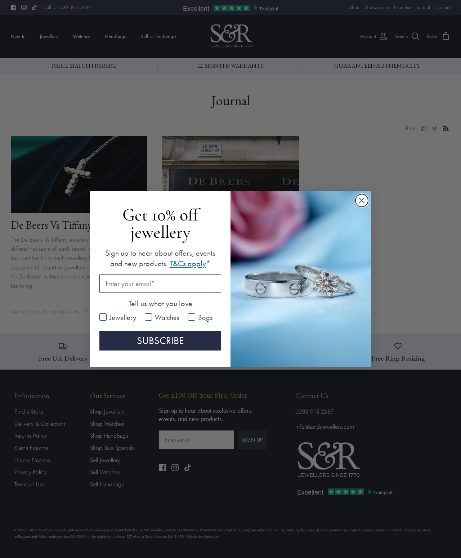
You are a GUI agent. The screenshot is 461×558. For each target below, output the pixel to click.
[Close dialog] (361, 200)
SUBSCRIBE (160, 340)
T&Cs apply (188, 263)
